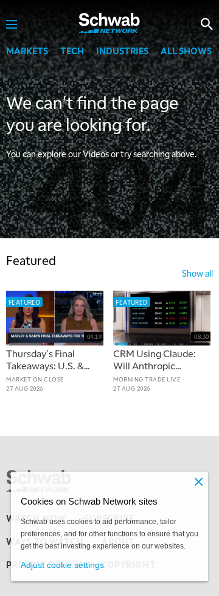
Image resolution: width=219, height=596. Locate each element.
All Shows (186, 50)
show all (197, 273)
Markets (27, 50)
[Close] (198, 481)
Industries (122, 50)
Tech (72, 50)
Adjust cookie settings (62, 565)
